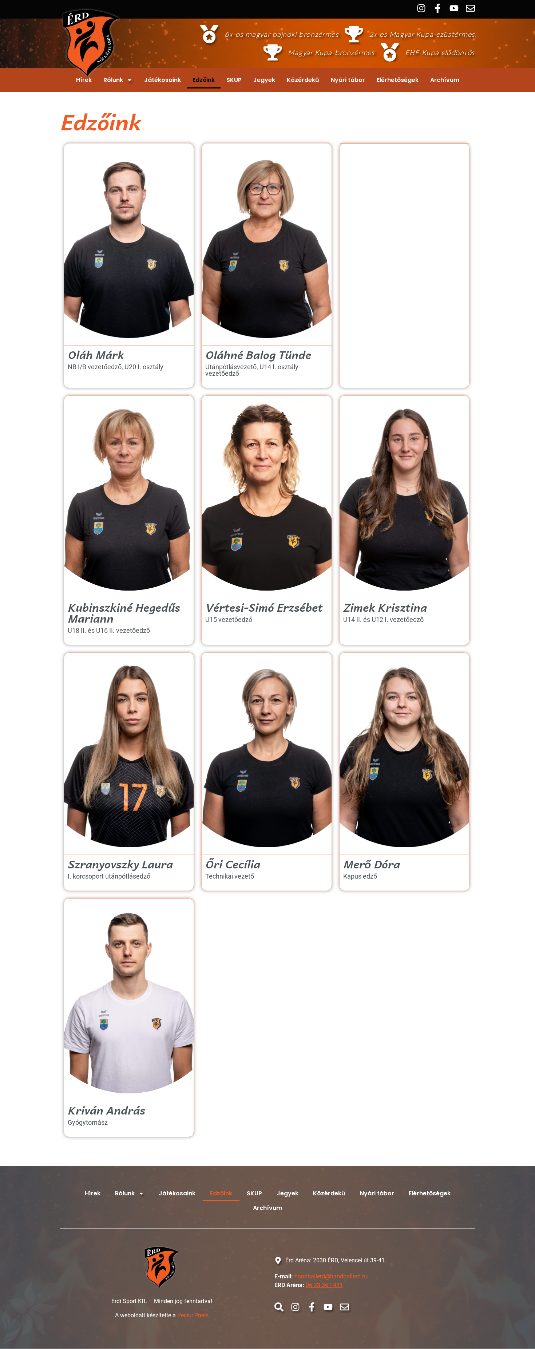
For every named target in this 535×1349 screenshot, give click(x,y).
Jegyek (264, 80)
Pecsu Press (193, 1315)
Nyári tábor (348, 80)
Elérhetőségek (398, 80)
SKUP (234, 80)
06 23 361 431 (324, 1285)
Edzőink (204, 80)
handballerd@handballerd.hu (331, 1276)
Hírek (84, 80)
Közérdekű (303, 80)
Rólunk (113, 80)
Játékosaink (162, 80)
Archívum (444, 80)
